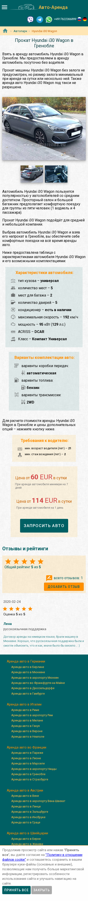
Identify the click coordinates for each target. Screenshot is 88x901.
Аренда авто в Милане (27, 720)
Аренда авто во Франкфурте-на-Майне (38, 683)
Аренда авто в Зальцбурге (29, 811)
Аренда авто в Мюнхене (28, 672)
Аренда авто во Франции (26, 747)
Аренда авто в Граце (25, 822)
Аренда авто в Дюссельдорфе (32, 688)
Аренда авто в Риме (25, 710)
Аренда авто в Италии (24, 704)
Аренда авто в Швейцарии (27, 833)
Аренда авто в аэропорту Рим (32, 715)
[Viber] (30, 19)
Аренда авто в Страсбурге (29, 779)
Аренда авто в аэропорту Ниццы (34, 769)
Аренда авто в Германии (26, 661)
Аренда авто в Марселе (28, 763)
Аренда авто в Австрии (25, 790)
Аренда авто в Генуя (25, 726)
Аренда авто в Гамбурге (28, 693)
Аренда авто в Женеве (27, 844)
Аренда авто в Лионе (26, 758)
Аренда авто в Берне (26, 838)
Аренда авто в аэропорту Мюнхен (35, 677)
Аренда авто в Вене (25, 795)
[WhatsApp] (49, 19)
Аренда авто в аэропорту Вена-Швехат (38, 801)
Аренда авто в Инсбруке (28, 817)
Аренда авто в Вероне (26, 731)
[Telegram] (39, 19)
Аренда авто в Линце (26, 806)
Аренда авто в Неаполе (27, 736)
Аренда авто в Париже (27, 752)
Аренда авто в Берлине (27, 667)
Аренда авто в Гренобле (28, 774)
